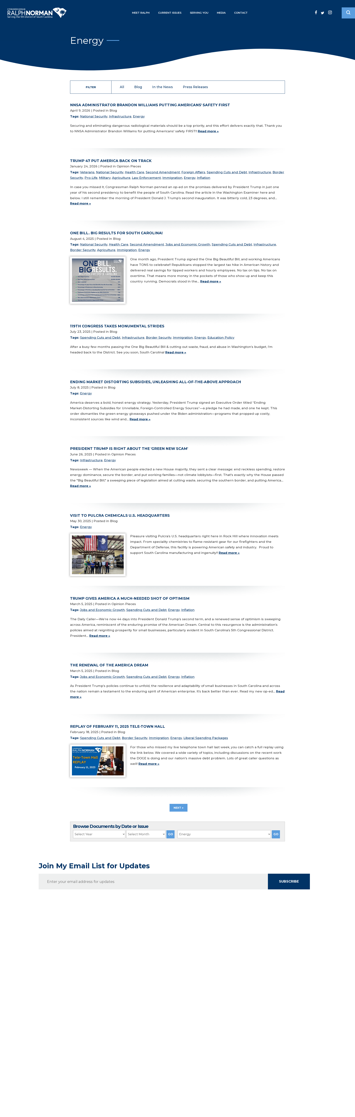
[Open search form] (348, 12)
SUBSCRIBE (289, 881)
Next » (178, 807)
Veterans (87, 172)
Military (105, 178)
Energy (139, 116)
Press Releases (195, 87)
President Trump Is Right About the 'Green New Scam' (129, 448)
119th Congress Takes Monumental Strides (117, 326)
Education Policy (220, 337)
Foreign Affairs (193, 172)
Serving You (199, 12)
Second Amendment (163, 172)
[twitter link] (322, 13)
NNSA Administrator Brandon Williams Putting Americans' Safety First (150, 105)
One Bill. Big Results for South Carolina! (116, 233)
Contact (241, 12)
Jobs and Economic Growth (187, 244)
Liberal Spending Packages (205, 738)
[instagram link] (330, 12)
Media (221, 12)
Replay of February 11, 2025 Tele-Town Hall (117, 726)
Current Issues (169, 12)
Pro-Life (90, 178)
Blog (138, 87)
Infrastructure (120, 116)
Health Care (134, 172)
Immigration (172, 178)
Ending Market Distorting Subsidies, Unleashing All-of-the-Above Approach (155, 382)
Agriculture (121, 178)
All (122, 87)
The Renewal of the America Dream (109, 665)
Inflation (203, 178)
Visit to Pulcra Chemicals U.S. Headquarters (120, 515)
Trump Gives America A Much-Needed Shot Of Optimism (130, 598)
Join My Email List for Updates (94, 866)
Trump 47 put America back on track (111, 161)
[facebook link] (316, 12)
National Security (93, 116)
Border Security (83, 250)
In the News (162, 87)
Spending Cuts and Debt (227, 172)
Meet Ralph (141, 12)
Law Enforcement (146, 178)
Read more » (208, 131)
